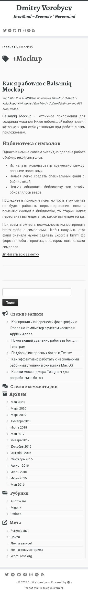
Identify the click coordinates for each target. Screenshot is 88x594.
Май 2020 (17, 402)
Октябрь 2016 (21, 453)
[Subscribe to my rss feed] (34, 30)
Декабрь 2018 (21, 421)
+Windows (24, 103)
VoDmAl (53, 103)
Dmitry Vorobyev (44, 7)
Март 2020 (18, 408)
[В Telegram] (10, 30)
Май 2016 (17, 484)
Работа (16, 514)
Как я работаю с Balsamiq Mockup (37, 86)
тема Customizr (53, 588)
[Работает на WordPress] (68, 581)
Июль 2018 (19, 427)
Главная (8, 47)
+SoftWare (29, 98)
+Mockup (8, 103)
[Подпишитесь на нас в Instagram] (25, 30)
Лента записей (22, 543)
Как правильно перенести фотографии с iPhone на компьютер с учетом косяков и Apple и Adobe (43, 328)
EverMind (40, 103)
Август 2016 (20, 465)
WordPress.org (21, 556)
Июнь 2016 (19, 478)
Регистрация (20, 531)
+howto (56, 98)
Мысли (16, 507)
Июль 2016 (19, 472)
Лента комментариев (27, 550)
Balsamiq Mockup (17, 116)
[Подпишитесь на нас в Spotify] (29, 30)
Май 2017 (17, 434)
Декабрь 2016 (21, 446)
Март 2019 (18, 415)
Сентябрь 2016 (22, 459)
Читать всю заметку (23, 254)
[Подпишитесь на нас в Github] (15, 30)
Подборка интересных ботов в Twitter (41, 353)
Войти (15, 537)
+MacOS (70, 98)
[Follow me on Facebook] (20, 30)
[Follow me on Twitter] (5, 30)
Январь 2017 (20, 440)
